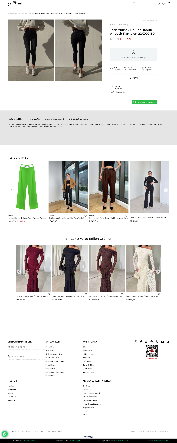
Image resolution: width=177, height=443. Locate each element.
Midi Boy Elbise (88, 354)
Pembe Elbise (51, 376)
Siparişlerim (12, 389)
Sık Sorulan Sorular (90, 397)
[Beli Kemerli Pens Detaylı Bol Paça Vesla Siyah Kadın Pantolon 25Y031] (68, 187)
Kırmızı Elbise (50, 369)
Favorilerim (12, 397)
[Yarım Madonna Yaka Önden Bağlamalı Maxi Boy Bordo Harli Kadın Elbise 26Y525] (33, 268)
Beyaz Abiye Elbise (52, 358)
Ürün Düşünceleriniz (78, 119)
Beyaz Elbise (50, 347)
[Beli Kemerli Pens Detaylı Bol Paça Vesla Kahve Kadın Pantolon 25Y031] (109, 187)
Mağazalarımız (88, 408)
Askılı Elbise (87, 358)
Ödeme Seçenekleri (54, 119)
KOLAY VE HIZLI (51, 441)
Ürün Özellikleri (16, 119)
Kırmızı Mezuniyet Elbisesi (55, 372)
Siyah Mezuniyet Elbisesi (54, 354)
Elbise (85, 347)
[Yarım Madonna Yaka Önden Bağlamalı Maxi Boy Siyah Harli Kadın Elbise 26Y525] (70, 268)
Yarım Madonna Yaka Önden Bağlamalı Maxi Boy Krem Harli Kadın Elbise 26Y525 (143, 296)
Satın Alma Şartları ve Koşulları (19, 431)
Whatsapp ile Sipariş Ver (146, 102)
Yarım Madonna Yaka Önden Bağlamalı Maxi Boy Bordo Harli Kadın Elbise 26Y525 (33, 296)
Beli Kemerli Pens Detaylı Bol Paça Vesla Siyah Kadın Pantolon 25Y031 (68, 218)
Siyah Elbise (50, 350)
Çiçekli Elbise (87, 369)
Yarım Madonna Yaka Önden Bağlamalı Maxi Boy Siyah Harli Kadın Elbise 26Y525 (70, 296)
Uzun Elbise (87, 361)
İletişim (85, 389)
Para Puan (11, 400)
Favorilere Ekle (45, 216)
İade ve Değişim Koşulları (92, 393)
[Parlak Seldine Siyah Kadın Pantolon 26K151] (149, 187)
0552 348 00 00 (18, 347)
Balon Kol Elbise (89, 365)
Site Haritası (87, 415)
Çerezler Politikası (55, 431)
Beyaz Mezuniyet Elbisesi (55, 361)
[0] (167, 4)
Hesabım (11, 386)
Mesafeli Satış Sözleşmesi (92, 404)
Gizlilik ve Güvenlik (90, 400)
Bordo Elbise (50, 365)
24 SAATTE (139, 441)
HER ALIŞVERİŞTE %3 (95, 441)
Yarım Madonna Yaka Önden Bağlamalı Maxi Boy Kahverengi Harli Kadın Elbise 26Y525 (107, 296)
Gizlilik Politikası (40, 431)
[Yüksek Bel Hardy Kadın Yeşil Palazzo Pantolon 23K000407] (27, 187)
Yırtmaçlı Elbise (88, 372)
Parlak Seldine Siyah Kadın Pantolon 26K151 (148, 218)
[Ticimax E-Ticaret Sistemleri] (88, 437)
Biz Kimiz (86, 386)
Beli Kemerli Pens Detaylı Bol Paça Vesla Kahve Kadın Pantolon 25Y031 (109, 218)
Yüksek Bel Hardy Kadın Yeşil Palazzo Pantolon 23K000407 (27, 218)
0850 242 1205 (17, 356)
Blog (85, 411)
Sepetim (11, 393)
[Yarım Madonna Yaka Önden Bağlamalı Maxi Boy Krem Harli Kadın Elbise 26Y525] (143, 268)
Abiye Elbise (87, 350)
